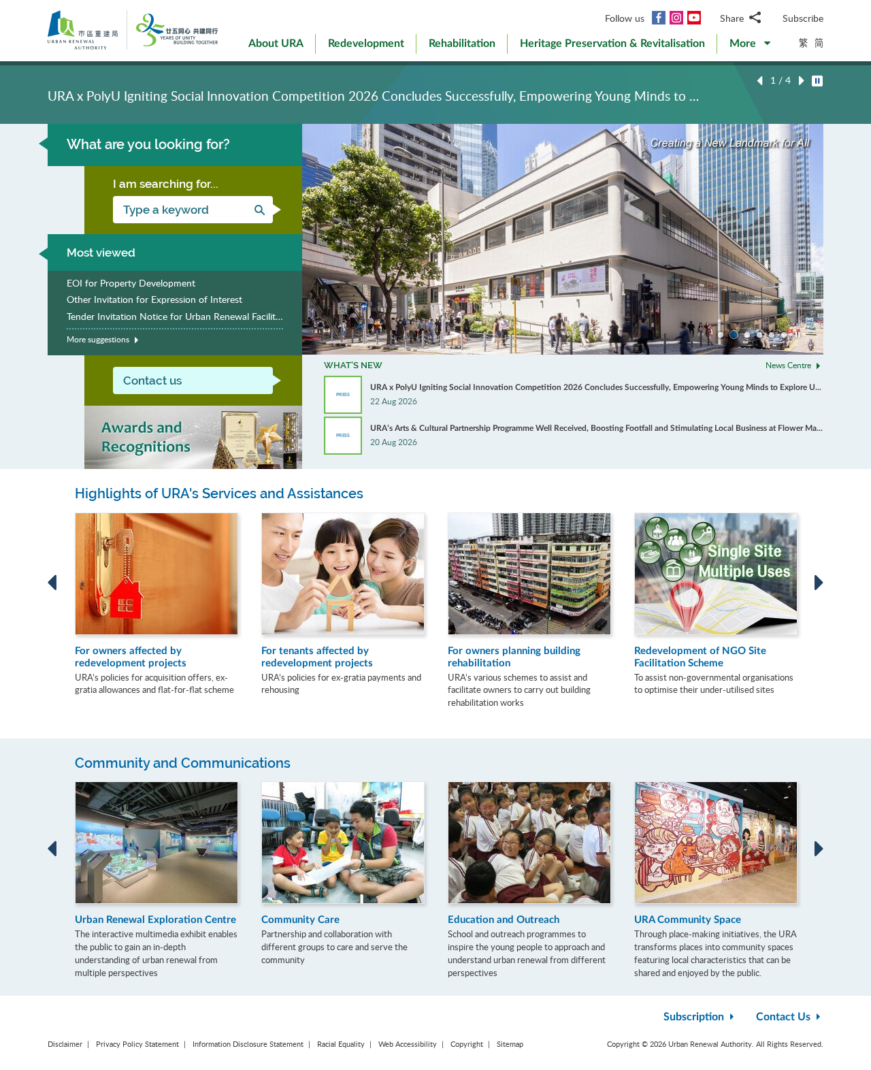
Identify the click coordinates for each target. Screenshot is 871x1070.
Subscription (695, 1016)
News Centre (789, 365)
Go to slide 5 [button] (771, 334)
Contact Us (784, 1016)
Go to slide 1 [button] (720, 334)
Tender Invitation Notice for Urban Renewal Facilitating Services (175, 316)
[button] (750, 46)
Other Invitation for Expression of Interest (154, 299)
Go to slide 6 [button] (783, 334)
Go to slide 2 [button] (733, 334)
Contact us (152, 380)
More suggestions (99, 339)
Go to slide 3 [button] (747, 334)
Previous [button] (759, 80)
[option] (435, 92)
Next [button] (801, 80)
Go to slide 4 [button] (759, 334)
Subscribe (803, 18)
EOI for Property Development (131, 282)
